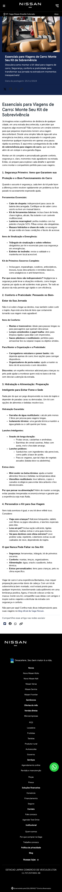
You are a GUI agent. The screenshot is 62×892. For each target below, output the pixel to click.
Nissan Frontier (31, 694)
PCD (31, 722)
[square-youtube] (37, 653)
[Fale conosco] (54, 767)
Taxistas (31, 738)
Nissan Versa (31, 684)
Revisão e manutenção (31, 770)
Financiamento (31, 798)
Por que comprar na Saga (31, 837)
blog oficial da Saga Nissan (31, 611)
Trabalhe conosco (31, 842)
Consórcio (31, 793)
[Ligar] (57, 6)
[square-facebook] (24, 653)
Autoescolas (31, 749)
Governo (31, 754)
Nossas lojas (29, 859)
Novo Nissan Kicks (31, 673)
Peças (31, 777)
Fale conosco (31, 814)
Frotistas (31, 733)
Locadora (31, 728)
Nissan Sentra (31, 689)
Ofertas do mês (31, 705)
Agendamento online (31, 765)
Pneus (31, 782)
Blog (31, 853)
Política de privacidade (31, 847)
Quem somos (31, 831)
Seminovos (31, 700)
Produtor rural (31, 744)
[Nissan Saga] (30, 5)
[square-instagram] (31, 653)
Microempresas (31, 716)
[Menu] (4, 5)
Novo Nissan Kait (31, 678)
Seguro (31, 804)
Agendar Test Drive (31, 820)
